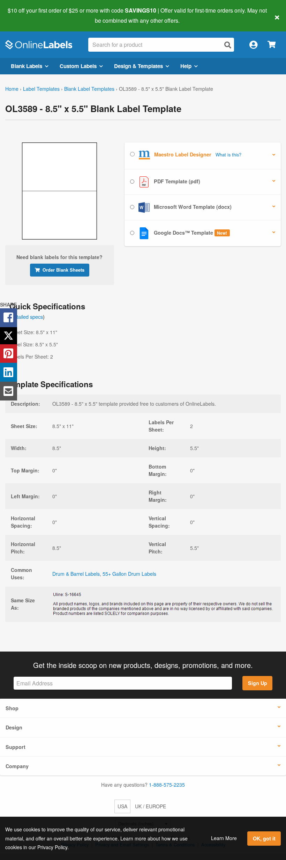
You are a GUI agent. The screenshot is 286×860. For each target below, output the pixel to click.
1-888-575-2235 (167, 784)
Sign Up (257, 682)
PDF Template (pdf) (176, 181)
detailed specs (27, 316)
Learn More (224, 838)
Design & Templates (138, 66)
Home (11, 88)
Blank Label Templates (89, 88)
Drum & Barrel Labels (76, 573)
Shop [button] (12, 708)
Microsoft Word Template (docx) (192, 206)
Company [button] (17, 766)
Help (185, 66)
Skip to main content (25, 15)
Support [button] (15, 746)
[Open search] (227, 44)
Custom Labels (78, 66)
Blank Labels (26, 66)
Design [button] (14, 727)
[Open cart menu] (271, 45)
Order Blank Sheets (63, 270)
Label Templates (41, 88)
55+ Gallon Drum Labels (129, 573)
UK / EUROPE (150, 806)
